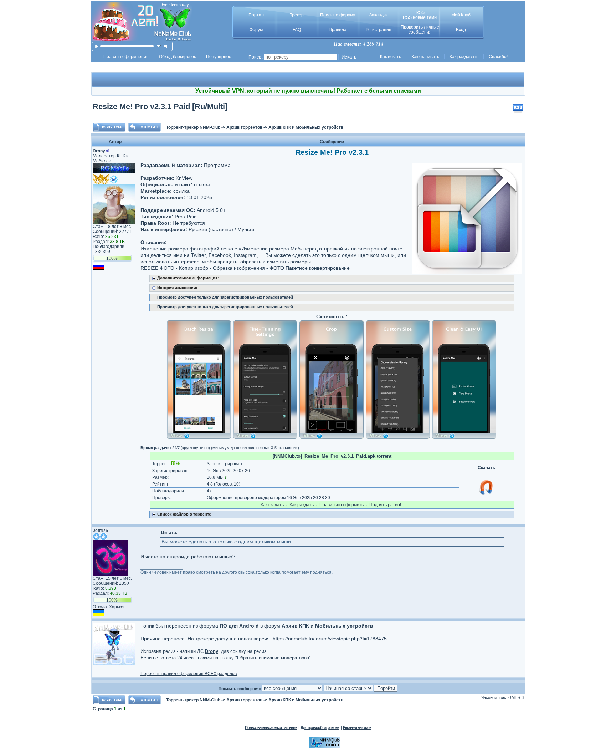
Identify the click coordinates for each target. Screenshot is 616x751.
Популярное (218, 56)
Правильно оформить (341, 504)
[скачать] (159, 46)
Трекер (297, 14)
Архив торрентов (244, 127)
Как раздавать (464, 56)
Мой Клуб (461, 14)
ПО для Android (239, 626)
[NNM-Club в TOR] (324, 746)
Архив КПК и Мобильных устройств (305, 127)
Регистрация (378, 29)
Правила (337, 29)
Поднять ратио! (385, 504)
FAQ (297, 29)
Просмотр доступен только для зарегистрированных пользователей (225, 297)
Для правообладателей (320, 727)
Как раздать (301, 504)
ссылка (202, 184)
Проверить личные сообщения (420, 30)
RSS (420, 12)
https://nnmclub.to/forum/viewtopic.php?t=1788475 (330, 638)
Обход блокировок (177, 56)
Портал (256, 14)
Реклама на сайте (357, 727)
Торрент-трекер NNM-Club (193, 127)
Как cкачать (272, 504)
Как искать (390, 56)
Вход (461, 29)
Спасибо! (498, 56)
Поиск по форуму (337, 14)
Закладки (378, 14)
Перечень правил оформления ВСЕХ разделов (188, 673)
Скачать (486, 467)
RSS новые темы (420, 17)
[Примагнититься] (486, 494)
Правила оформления (126, 56)
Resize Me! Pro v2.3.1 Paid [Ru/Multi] (160, 106)
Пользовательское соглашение (271, 727)
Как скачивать (425, 56)
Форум (256, 29)
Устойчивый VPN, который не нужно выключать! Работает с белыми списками (308, 91)
